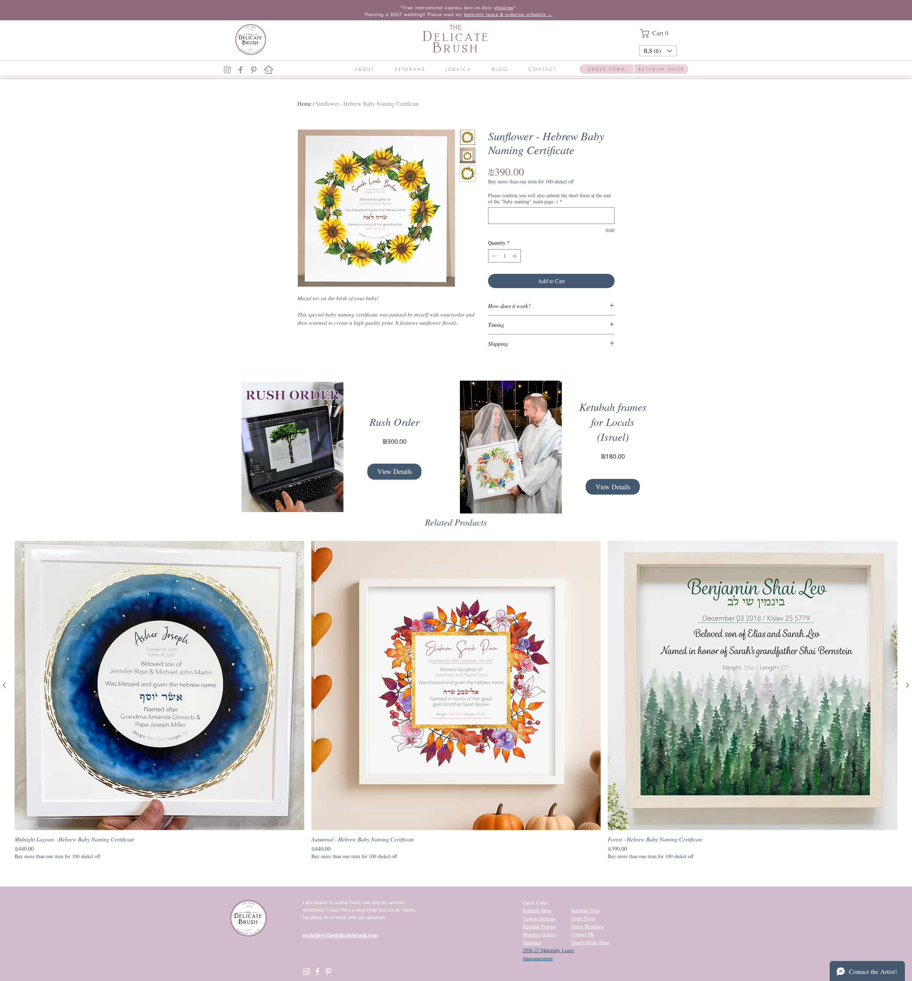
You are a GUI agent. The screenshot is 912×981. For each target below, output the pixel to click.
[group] (456, 700)
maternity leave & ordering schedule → (508, 14)
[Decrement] (493, 256)
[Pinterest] (253, 69)
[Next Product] (907, 685)
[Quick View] (159, 685)
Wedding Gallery (540, 934)
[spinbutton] (504, 256)
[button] (658, 33)
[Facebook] (240, 69)
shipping (504, 8)
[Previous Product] (4, 685)
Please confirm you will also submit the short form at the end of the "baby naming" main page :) (549, 198)
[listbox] (658, 50)
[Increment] (515, 256)
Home (304, 103)
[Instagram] (227, 69)
